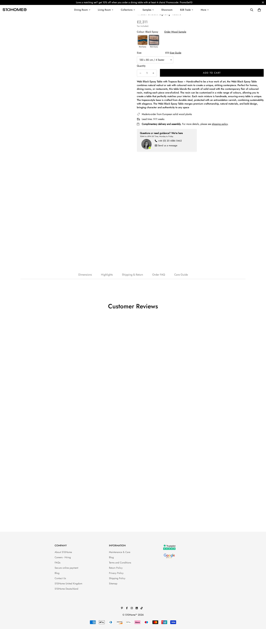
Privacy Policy (116, 573)
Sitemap (113, 583)
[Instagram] (132, 608)
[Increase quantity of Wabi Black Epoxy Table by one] (153, 73)
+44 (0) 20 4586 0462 (170, 140)
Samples (147, 10)
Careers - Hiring (63, 557)
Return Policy (116, 568)
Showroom (166, 10)
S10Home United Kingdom (68, 583)
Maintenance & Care (119, 552)
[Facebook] (127, 608)
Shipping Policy (117, 578)
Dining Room (81, 10)
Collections (126, 10)
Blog (57, 573)
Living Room (104, 10)
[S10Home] (14, 10)
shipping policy (220, 124)
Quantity (141, 66)
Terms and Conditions (120, 562)
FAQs (57, 562)
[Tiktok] (141, 608)
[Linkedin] (136, 608)
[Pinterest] (122, 608)
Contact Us (60, 578)
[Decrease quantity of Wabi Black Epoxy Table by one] (140, 73)
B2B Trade (185, 10)
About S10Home (63, 552)
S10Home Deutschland (66, 589)
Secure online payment (66, 568)
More (203, 10)
